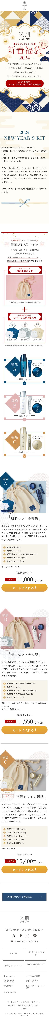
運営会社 (11, 1005)
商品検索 (8, 986)
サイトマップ (12, 1002)
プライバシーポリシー (30, 1002)
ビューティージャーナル (35, 987)
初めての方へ (10, 976)
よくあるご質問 (33, 976)
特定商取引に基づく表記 (28, 1005)
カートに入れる (23, 588)
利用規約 (23, 1009)
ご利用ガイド (32, 981)
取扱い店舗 (9, 981)
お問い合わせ (10, 993)
